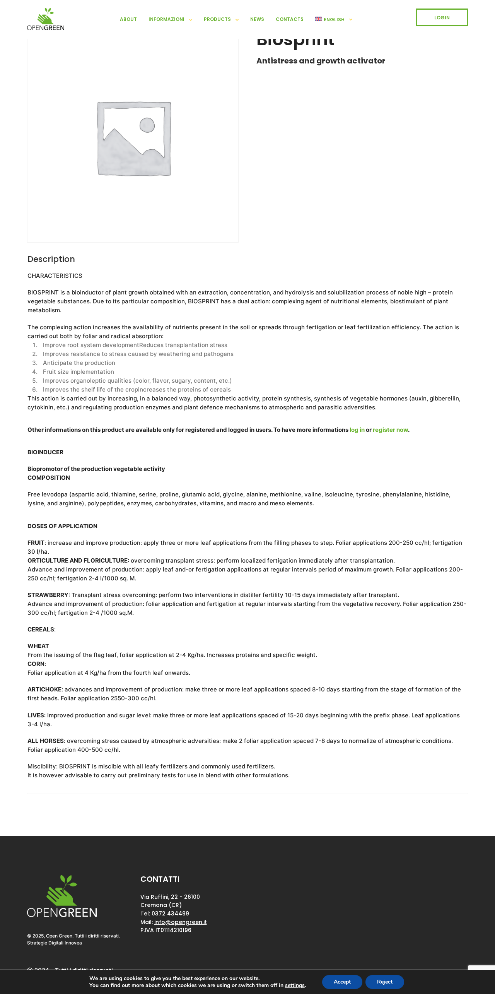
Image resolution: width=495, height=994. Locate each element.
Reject (385, 981)
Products (217, 19)
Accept (342, 981)
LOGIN (442, 17)
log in (357, 429)
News (257, 19)
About (128, 19)
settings (295, 985)
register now (390, 429)
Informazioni (166, 19)
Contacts (290, 19)
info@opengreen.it (180, 922)
